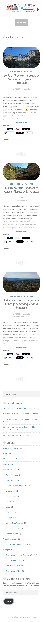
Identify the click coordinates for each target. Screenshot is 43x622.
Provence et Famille (10, 469)
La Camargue (11, 491)
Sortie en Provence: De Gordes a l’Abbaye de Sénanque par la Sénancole (21, 303)
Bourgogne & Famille (11, 448)
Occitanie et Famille (10, 459)
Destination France (13, 566)
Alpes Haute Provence (14, 480)
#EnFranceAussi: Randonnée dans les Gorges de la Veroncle (21, 189)
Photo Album (8, 464)
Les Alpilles (10, 518)
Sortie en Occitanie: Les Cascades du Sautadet (20, 414)
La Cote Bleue (11, 496)
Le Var (8, 507)
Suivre (8, 601)
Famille (5, 453)
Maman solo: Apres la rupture (17, 544)
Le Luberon (10, 502)
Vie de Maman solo (10, 539)
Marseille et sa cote (13, 528)
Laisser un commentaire (21, 92)
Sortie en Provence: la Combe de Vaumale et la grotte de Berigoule (21, 79)
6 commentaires (21, 201)
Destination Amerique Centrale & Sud (20, 555)
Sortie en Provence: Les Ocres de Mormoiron (20, 408)
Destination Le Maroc (14, 571)
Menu (23, 22)
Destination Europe (13, 560)
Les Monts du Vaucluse (21, 72)
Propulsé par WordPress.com (21, 617)
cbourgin (26, 89)
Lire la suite (25, 122)
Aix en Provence (12, 475)
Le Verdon (9, 512)
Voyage (6, 550)
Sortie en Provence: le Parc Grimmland (17, 435)
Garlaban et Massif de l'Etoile (16, 485)
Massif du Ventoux (13, 534)
